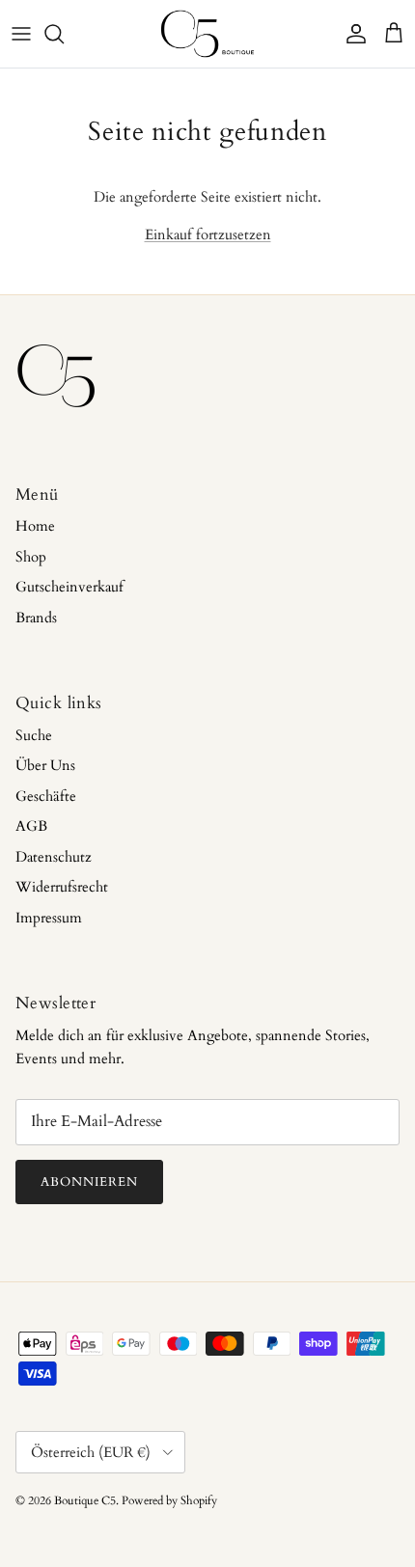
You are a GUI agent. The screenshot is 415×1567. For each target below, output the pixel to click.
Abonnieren (89, 1182)
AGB (31, 826)
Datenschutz (53, 856)
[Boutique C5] (207, 34)
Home (35, 526)
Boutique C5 (85, 1500)
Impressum (48, 917)
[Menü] (21, 34)
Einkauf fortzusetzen (208, 234)
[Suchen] (63, 34)
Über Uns (45, 765)
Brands (36, 617)
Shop (30, 556)
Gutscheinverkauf (69, 586)
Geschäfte (45, 796)
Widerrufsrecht (61, 886)
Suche (33, 735)
